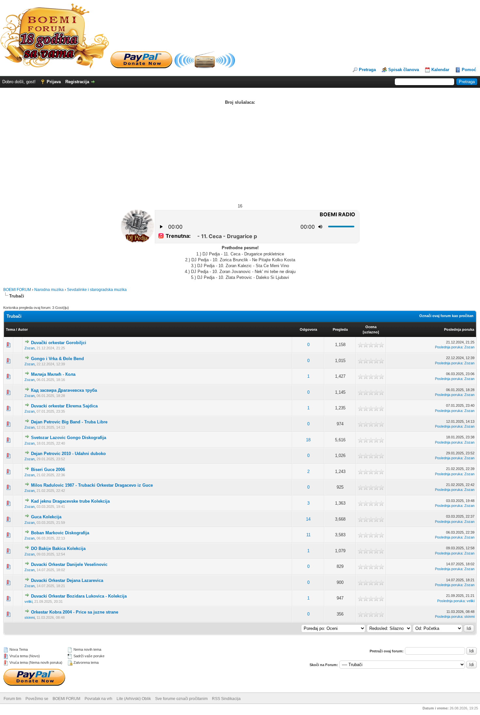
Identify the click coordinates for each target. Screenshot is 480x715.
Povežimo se (36, 698)
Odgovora (308, 329)
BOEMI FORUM (17, 289)
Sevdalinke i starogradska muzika (97, 289)
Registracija (77, 81)
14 (308, 519)
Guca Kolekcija (46, 516)
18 (308, 439)
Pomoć (469, 69)
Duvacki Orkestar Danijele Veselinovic (69, 564)
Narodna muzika (49, 289)
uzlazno (371, 332)
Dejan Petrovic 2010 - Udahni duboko (68, 453)
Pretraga (367, 69)
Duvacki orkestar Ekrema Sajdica (64, 405)
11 (308, 534)
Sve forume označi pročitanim (181, 698)
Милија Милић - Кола (53, 374)
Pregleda (340, 329)
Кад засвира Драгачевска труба (64, 390)
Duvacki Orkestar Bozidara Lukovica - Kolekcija (79, 596)
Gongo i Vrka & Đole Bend (57, 358)
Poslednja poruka (459, 329)
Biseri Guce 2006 (48, 469)
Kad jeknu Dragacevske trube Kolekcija (70, 501)
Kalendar (440, 69)
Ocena (370, 327)
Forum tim (12, 698)
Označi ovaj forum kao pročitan (446, 316)
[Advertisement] (240, 154)
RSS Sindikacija (226, 698)
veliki (28, 601)
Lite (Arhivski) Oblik (134, 698)
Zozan (29, 348)
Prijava (54, 81)
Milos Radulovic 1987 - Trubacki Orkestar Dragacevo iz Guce (92, 485)
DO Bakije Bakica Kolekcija (58, 548)
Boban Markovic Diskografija (60, 532)
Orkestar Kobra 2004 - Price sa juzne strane (74, 612)
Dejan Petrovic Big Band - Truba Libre (69, 421)
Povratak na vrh (98, 698)
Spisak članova (403, 69)
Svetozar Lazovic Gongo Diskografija (68, 437)
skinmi (29, 617)
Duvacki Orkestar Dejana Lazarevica (67, 580)
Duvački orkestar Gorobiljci (58, 342)
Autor (23, 329)
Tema (10, 329)
